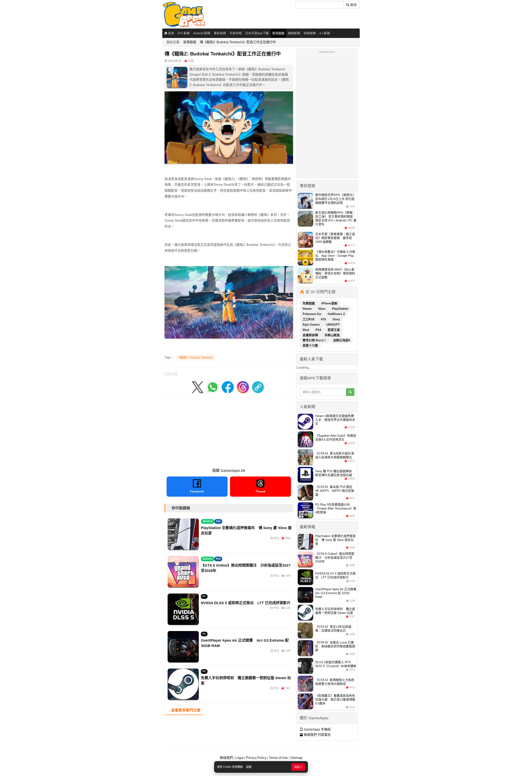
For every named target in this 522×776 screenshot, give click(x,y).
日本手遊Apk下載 (257, 33)
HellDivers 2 (336, 314)
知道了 (298, 766)
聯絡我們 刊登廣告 (317, 734)
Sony (336, 319)
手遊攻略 (235, 33)
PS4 (318, 330)
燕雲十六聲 (310, 345)
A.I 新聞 (324, 33)
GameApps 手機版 (317, 729)
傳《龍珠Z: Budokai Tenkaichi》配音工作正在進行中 (238, 42)
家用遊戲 (278, 33)
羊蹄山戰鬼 (332, 335)
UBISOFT (333, 324)
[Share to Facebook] (228, 387)
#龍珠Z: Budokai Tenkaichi (196, 357)
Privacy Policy (256, 757)
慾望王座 (334, 330)
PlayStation (340, 308)
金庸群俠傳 (311, 335)
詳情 (248, 766)
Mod (306, 330)
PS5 (218, 521)
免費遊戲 (309, 303)
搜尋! (353, 5)
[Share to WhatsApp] (213, 387)
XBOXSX (207, 521)
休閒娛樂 (310, 33)
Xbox (322, 308)
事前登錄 (220, 33)
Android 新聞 (201, 33)
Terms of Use (278, 757)
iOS (324, 319)
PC (204, 596)
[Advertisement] (229, 431)
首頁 (170, 33)
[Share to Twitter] (197, 387)
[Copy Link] (258, 387)
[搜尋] (350, 392)
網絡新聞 (294, 33)
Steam (307, 308)
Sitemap (296, 757)
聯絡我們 (226, 757)
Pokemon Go (312, 314)
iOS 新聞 (184, 33)
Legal (239, 757)
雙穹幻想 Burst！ (315, 340)
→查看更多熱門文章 (183, 710)
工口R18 (309, 319)
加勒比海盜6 (341, 340)
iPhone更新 (329, 303)
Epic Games (312, 324)
